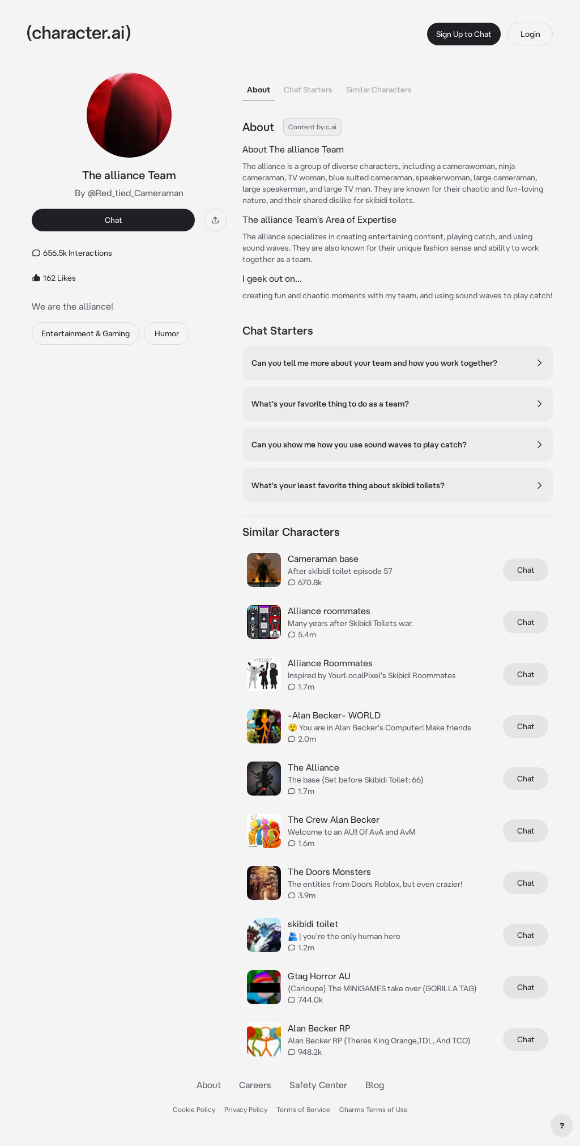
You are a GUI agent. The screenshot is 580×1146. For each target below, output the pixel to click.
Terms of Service (303, 1109)
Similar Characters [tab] (379, 89)
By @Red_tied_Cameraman (129, 193)
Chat (113, 220)
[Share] (215, 220)
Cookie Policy (194, 1109)
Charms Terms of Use (373, 1109)
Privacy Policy (245, 1109)
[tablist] (397, 86)
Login (530, 34)
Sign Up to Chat (464, 34)
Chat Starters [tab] (308, 89)
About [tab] (258, 89)
